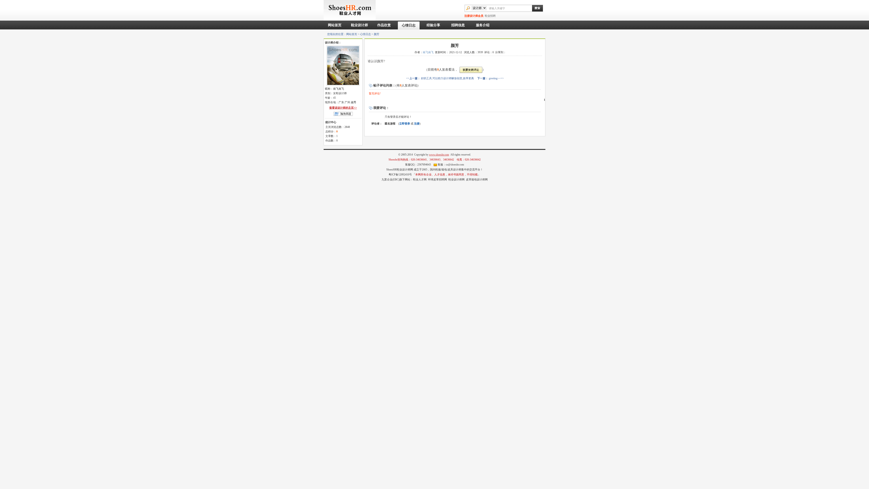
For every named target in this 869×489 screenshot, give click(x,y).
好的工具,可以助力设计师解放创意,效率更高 (447, 78)
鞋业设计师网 (456, 179)
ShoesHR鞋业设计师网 (399, 169)
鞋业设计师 (359, 25)
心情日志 (408, 25)
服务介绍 (482, 25)
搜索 (535, 8)
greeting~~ (495, 78)
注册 (417, 123)
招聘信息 (458, 25)
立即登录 (404, 123)
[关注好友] (343, 113)
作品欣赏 (384, 25)
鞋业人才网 (420, 179)
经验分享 (433, 25)
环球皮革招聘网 (437, 179)
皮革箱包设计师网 (477, 179)
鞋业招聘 (490, 15)
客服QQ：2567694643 (418, 164)
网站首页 (334, 25)
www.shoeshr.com (439, 154)
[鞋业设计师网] (350, 10)
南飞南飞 (428, 52)
